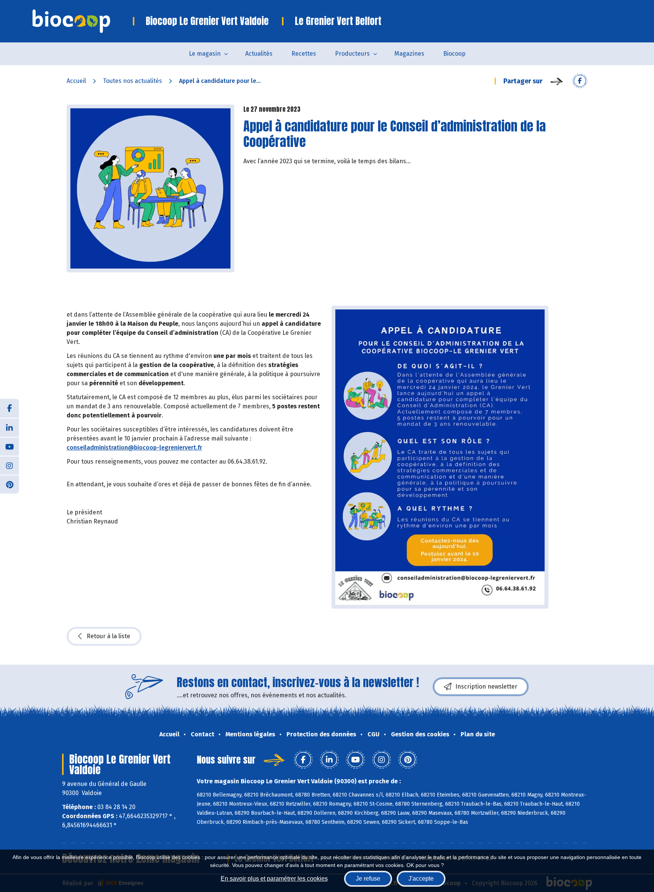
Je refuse (368, 878)
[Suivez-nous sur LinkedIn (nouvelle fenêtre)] (9, 427)
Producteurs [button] (352, 53)
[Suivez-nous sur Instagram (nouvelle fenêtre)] (9, 465)
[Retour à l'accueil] (83, 21)
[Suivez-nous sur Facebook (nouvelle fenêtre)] (9, 408)
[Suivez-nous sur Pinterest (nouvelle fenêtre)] (9, 484)
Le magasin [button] (205, 53)
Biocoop (454, 53)
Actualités (258, 53)
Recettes (303, 53)
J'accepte (421, 878)
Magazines (409, 53)
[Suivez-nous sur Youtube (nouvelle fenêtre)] (9, 446)
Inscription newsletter (486, 686)
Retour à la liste (108, 636)
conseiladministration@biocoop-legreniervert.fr (134, 447)
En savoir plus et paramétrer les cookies (274, 878)
